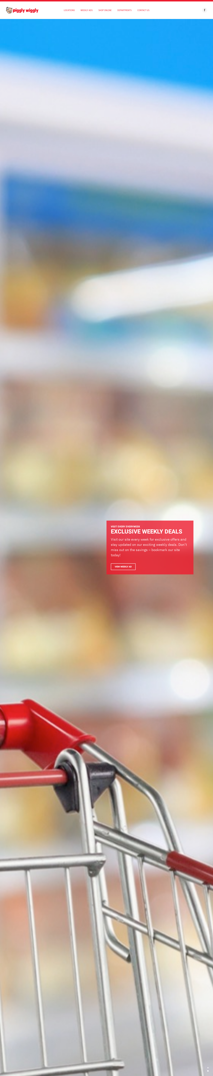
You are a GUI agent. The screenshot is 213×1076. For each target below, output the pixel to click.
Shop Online (105, 10)
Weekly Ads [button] (87, 10)
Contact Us (143, 10)
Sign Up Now (122, 567)
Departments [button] (124, 10)
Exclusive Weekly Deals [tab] (208, 1067)
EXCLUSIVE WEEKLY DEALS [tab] (208, 1071)
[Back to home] (22, 10)
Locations (69, 10)
